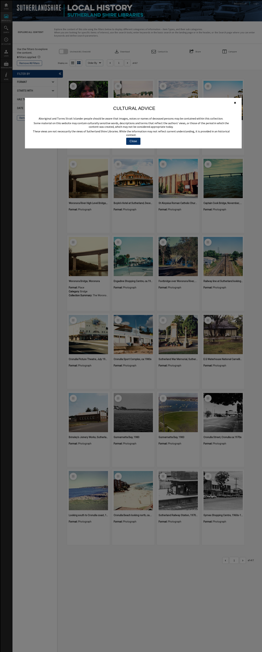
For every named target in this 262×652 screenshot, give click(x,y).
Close (133, 141)
